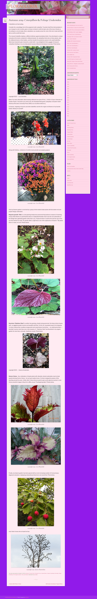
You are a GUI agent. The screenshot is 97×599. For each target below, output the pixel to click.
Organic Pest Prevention (71, 147)
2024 (68, 86)
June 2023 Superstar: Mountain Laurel (74, 59)
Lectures (68, 170)
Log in (68, 178)
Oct (5, 20)
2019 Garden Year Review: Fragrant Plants (55, 583)
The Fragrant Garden (17, 574)
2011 (68, 115)
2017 (68, 102)
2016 (68, 104)
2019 (68, 97)
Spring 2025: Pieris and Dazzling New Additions (75, 29)
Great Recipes (70, 138)
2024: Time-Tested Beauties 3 (72, 43)
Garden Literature (70, 136)
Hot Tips (68, 141)
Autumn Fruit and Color (30, 573)
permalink (36, 574)
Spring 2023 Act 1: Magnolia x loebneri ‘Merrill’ (75, 63)
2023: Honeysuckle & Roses (72, 65)
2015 (68, 106)
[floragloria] (45, 7)
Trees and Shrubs (24, 574)
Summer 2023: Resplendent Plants (73, 56)
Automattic (27, 597)
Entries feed (69, 180)
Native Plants (69, 143)
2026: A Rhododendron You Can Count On (75, 25)
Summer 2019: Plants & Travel (14, 583)
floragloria (22, 6)
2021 (68, 93)
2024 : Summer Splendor (71, 38)
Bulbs (68, 125)
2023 (68, 88)
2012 (68, 113)
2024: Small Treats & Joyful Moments (74, 34)
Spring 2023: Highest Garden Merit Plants (74, 61)
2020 (68, 95)
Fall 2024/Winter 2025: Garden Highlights (74, 32)
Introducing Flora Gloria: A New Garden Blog (75, 168)
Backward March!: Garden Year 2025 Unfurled (75, 27)
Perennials (57, 573)
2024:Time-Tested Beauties (72, 47)
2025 (68, 84)
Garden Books (44, 573)
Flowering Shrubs (70, 127)
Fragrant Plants (70, 132)
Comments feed (70, 182)
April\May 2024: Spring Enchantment (73, 41)
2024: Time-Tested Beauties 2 (72, 45)
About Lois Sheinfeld (71, 166)
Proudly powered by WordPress (11, 597)
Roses (68, 152)
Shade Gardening (70, 154)
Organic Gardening (50, 573)
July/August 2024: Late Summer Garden (74, 36)
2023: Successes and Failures (72, 52)
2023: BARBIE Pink (70, 54)
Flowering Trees (38, 573)
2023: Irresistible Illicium (71, 68)
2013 (68, 111)
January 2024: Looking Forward (73, 50)
